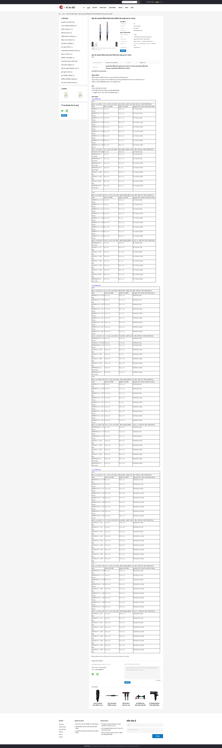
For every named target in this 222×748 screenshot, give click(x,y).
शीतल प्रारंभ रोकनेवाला (67, 40)
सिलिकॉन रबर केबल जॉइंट (124, 656)
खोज (139, 2)
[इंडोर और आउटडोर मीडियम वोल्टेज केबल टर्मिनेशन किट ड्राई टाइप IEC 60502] (104, 31)
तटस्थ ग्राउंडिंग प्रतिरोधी (67, 26)
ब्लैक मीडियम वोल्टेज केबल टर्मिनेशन (100, 656)
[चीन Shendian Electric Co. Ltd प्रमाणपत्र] (66, 95)
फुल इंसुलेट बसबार (65, 72)
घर (83, 7)
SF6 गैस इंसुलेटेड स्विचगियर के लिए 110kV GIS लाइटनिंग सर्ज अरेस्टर (112, 729)
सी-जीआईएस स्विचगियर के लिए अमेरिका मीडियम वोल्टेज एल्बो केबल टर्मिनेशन (154, 704)
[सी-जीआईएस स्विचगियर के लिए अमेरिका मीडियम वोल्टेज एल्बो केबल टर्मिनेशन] (154, 696)
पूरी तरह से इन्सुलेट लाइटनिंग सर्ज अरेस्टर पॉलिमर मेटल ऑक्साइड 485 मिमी (112, 733)
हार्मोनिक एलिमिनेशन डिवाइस (68, 79)
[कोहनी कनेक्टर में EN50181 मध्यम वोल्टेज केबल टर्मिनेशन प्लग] (126, 696)
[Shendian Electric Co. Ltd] (68, 7)
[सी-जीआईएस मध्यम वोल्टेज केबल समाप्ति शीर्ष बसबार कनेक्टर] (140, 696)
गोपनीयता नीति (87, 746)
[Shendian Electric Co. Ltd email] (63, 111)
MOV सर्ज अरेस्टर (65, 54)
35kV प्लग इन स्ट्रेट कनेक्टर (113, 656)
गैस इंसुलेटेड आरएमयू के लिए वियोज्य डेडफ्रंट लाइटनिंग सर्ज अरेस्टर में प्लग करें (111, 725)
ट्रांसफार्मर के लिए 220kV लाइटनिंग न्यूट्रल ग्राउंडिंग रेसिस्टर (86, 731)
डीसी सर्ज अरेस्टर (65, 33)
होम (59, 14)
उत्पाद (63, 14)
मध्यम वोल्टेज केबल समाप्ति (71, 14)
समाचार (126, 7)
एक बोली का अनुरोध (150, 2)
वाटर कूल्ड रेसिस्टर (66, 47)
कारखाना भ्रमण (103, 7)
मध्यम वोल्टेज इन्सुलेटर (66, 65)
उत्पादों (88, 7)
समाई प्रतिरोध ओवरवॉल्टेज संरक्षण (69, 50)
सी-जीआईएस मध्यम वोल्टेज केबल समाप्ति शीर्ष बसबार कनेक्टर (140, 704)
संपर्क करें (120, 7)
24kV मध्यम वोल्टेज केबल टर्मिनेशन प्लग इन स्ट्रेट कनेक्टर (98, 704)
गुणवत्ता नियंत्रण (112, 7)
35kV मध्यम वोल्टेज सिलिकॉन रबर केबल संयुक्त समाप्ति (112, 704)
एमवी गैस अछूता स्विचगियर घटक (69, 68)
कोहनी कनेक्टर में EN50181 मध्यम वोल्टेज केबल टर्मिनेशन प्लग (126, 704)
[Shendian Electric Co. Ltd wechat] (68, 111)
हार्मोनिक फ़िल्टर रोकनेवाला (68, 36)
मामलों (132, 7)
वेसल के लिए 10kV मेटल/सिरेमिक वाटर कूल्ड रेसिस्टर (87, 724)
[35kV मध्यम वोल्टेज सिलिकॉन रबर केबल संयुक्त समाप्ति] (112, 696)
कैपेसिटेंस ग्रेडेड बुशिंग (66, 58)
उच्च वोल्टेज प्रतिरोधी (66, 43)
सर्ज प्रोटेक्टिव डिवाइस (66, 75)
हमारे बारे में (95, 7)
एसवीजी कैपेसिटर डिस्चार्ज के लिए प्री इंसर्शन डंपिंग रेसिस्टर (86, 727)
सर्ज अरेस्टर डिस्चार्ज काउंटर (68, 82)
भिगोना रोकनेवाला (65, 29)
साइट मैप (61, 737)
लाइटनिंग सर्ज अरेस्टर (66, 22)
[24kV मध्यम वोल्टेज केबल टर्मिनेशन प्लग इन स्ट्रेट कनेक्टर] (98, 696)
